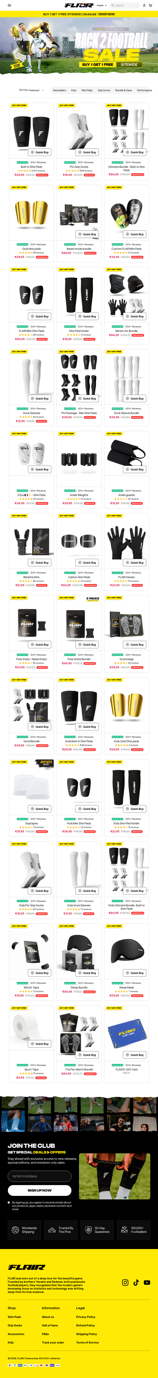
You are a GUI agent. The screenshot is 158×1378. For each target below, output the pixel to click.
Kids (73, 90)
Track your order (53, 1342)
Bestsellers (59, 90)
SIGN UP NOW (40, 1190)
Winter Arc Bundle (126, 330)
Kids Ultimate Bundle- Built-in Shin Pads (126, 907)
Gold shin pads (31, 248)
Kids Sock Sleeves (79, 905)
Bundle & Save (123, 90)
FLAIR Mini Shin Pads (31, 330)
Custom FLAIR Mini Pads (126, 248)
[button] (25, 171)
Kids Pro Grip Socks (31, 905)
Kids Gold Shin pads (126, 741)
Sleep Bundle (79, 987)
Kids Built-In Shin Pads (79, 741)
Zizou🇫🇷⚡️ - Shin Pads (31, 495)
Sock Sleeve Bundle (126, 413)
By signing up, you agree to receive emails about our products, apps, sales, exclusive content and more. (42, 1206)
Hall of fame (50, 1325)
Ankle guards (126, 495)
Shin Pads (86, 90)
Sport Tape (31, 1069)
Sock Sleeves (31, 413)
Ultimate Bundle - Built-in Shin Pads (126, 168)
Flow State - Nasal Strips (31, 659)
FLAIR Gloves (126, 577)
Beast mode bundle (79, 248)
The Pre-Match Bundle (79, 1069)
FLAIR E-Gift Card (126, 1069)
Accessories (16, 1334)
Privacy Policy (85, 1317)
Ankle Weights (79, 495)
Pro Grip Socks (79, 166)
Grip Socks (104, 90)
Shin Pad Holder (79, 330)
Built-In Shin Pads (31, 166)
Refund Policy (85, 1325)
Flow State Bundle (79, 659)
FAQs (45, 1334)
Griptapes (31, 823)
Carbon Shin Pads (79, 577)
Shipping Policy (86, 1334)
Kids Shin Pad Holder (126, 823)
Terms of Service (87, 1342)
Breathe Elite (31, 577)
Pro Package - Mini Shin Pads (79, 413)
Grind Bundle (31, 741)
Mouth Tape (31, 987)
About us (48, 1317)
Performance (144, 90)
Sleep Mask (126, 987)
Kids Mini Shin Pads (79, 823)
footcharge (127, 659)
